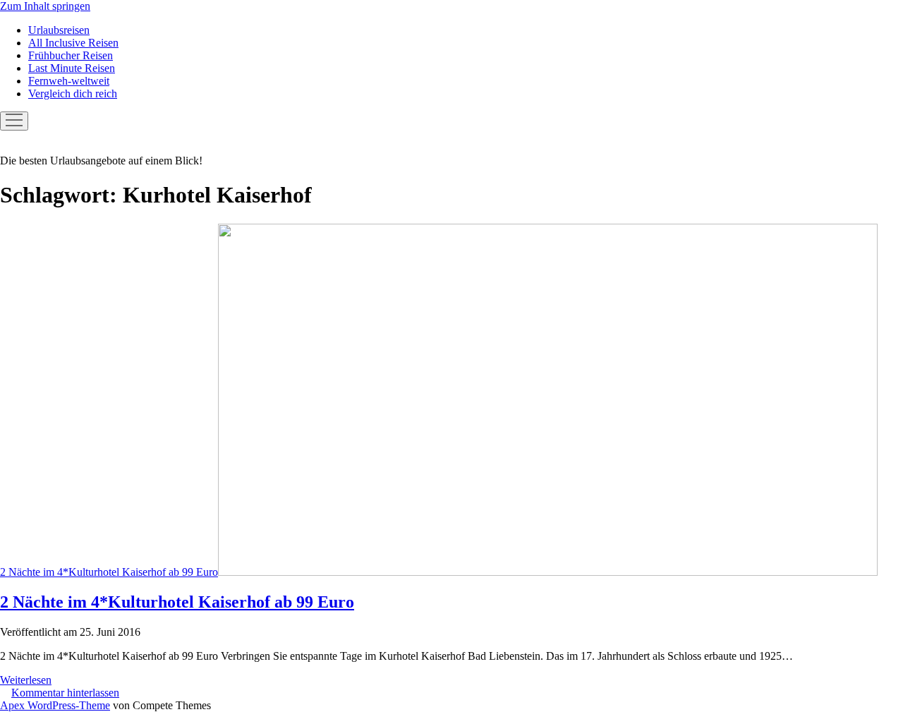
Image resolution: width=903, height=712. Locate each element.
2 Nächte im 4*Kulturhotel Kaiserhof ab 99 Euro (109, 572)
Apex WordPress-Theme (55, 705)
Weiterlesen (25, 680)
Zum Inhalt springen (45, 6)
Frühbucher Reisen (70, 55)
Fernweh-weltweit (68, 81)
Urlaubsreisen (59, 30)
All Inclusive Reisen (73, 43)
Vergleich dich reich (72, 93)
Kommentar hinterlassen (65, 693)
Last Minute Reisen (71, 68)
